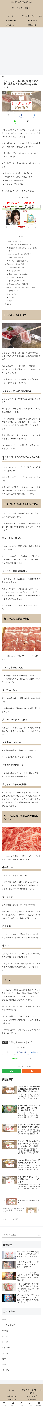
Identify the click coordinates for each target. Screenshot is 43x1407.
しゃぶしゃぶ (22, 1042)
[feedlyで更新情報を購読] (11, 1071)
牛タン (11, 301)
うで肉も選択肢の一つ (17, 281)
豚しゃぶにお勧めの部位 (15, 264)
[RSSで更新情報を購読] (31, 1071)
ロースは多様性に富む (17, 267)
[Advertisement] (21, 52)
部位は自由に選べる (16, 257)
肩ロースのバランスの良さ (18, 274)
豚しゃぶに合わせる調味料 (18, 284)
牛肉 (30, 1042)
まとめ (9, 304)
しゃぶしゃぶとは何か (15, 241)
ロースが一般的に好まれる (18, 261)
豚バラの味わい (14, 271)
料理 (5, 1042)
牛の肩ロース (13, 291)
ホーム (11, 1390)
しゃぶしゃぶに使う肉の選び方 (20, 244)
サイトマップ (32, 1396)
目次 (18, 237)
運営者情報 (32, 1400)
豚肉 (12, 1042)
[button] (28, 122)
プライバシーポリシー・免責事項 (31, 1391)
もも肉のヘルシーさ (16, 277)
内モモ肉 (12, 297)
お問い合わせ (11, 1396)
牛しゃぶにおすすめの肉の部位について (21, 287)
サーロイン (13, 294)
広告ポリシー (11, 1400)
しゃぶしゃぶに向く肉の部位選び (19, 254)
